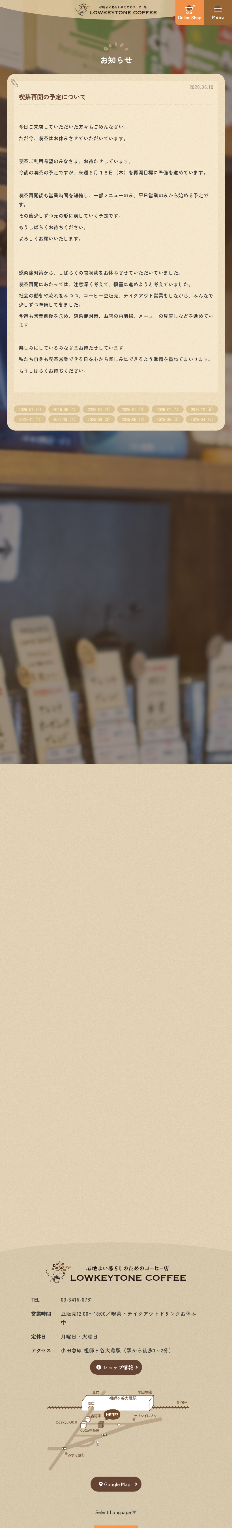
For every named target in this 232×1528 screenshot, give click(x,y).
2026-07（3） (30, 409)
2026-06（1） (65, 409)
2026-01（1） (168, 409)
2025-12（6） (203, 409)
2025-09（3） (99, 419)
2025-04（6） (203, 419)
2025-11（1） (30, 419)
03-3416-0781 (77, 1299)
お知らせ (116, 59)
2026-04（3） (134, 409)
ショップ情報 (118, 1367)
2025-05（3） (168, 419)
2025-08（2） (134, 419)
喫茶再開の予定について (52, 96)
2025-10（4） (65, 419)
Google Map (117, 1484)
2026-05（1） (100, 409)
